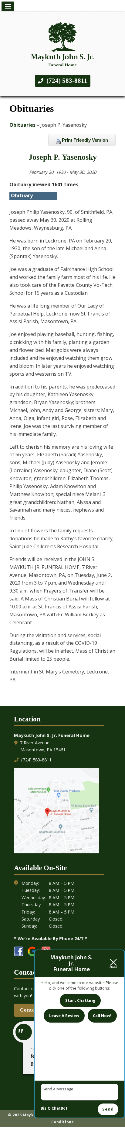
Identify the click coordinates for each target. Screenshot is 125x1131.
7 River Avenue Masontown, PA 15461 (43, 746)
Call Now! (102, 1015)
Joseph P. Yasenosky (63, 157)
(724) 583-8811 (66, 80)
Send (108, 1109)
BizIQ (46, 1108)
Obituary (22, 195)
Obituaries (22, 125)
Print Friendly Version (84, 140)
